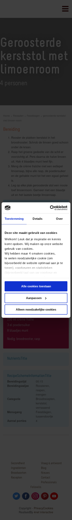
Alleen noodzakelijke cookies (36, 309)
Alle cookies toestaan (36, 286)
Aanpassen (34, 298)
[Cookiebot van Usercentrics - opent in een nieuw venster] (50, 207)
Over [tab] (59, 218)
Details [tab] (37, 218)
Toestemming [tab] (14, 218)
